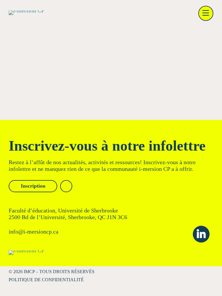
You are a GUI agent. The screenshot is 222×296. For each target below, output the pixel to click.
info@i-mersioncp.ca (33, 231)
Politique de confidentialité (46, 279)
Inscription (33, 186)
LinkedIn (201, 234)
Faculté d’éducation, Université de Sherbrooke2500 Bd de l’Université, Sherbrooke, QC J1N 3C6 (68, 213)
